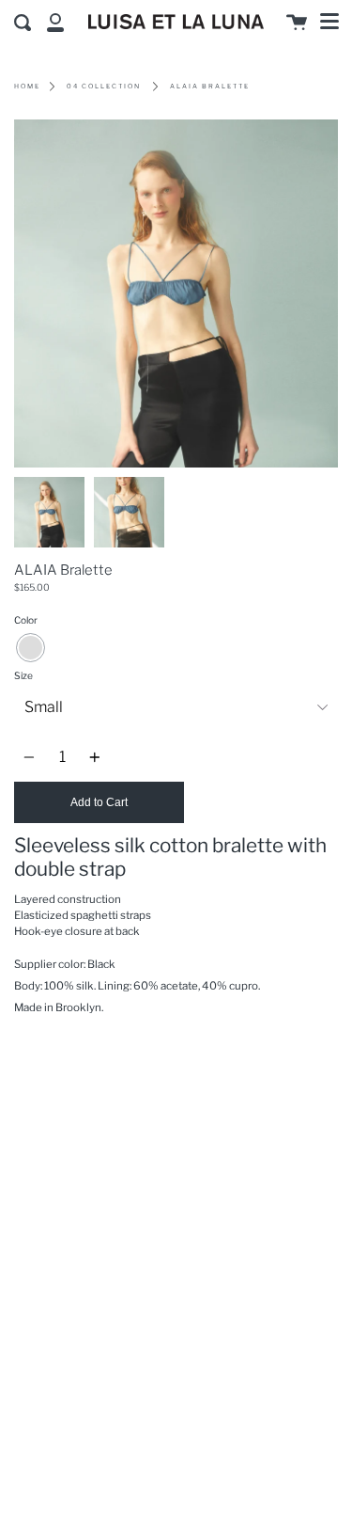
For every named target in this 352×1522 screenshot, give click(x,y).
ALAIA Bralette (210, 86)
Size (23, 676)
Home (27, 86)
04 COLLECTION (104, 86)
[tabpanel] (176, 293)
